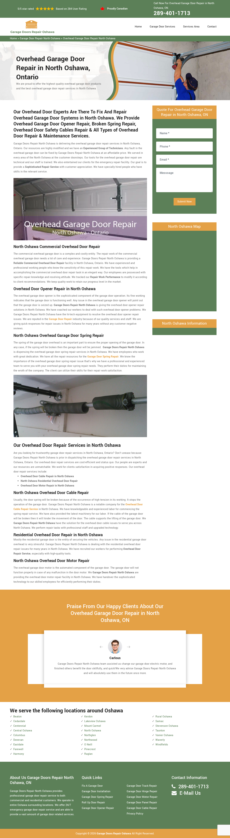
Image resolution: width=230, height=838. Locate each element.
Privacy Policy (135, 814)
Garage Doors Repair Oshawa (114, 833)
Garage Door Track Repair (142, 786)
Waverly (160, 740)
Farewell (18, 749)
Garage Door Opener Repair (98, 808)
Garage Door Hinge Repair (142, 791)
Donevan (18, 740)
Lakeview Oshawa (94, 721)
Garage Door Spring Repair (97, 797)
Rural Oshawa (163, 716)
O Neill (88, 744)
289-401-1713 (172, 13)
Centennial (19, 726)
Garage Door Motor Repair (142, 797)
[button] (104, 647)
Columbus (19, 735)
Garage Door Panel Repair (142, 802)
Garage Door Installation (96, 791)
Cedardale (19, 721)
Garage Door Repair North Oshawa (40, 38)
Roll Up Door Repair (93, 802)
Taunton (160, 730)
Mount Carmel (92, 726)
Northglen (90, 735)
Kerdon (88, 716)
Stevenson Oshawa (166, 726)
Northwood (90, 740)
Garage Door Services (162, 27)
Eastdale (18, 744)
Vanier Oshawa (164, 735)
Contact (212, 27)
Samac (159, 721)
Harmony (18, 754)
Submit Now (184, 201)
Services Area (191, 27)
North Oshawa (92, 730)
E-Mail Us (190, 793)
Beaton (17, 716)
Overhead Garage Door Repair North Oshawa (89, 38)
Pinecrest (90, 749)
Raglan (88, 754)
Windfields (161, 744)
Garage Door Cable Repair (142, 808)
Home (138, 27)
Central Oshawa (22, 730)
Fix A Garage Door (92, 786)
